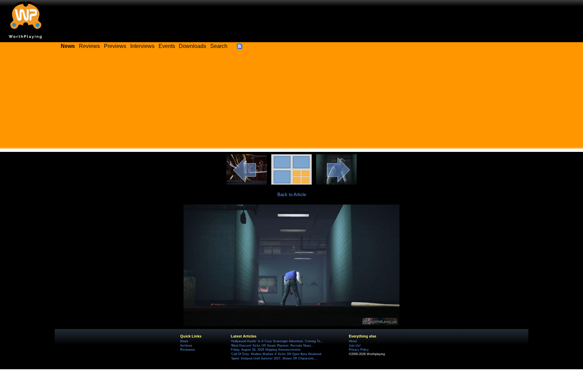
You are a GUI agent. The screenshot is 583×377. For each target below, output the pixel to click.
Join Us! (355, 345)
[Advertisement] (291, 101)
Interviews (142, 46)
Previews (115, 46)
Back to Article (291, 194)
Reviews (89, 46)
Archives (186, 345)
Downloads (192, 46)
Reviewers (187, 349)
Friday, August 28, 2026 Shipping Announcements (266, 349)
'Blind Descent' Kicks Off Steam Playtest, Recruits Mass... (272, 345)
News (184, 341)
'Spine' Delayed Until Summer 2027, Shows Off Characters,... (274, 358)
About (353, 341)
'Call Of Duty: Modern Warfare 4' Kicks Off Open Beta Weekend (276, 354)
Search (218, 46)
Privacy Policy (359, 349)
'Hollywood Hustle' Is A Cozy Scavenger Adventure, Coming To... (277, 341)
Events (167, 46)
